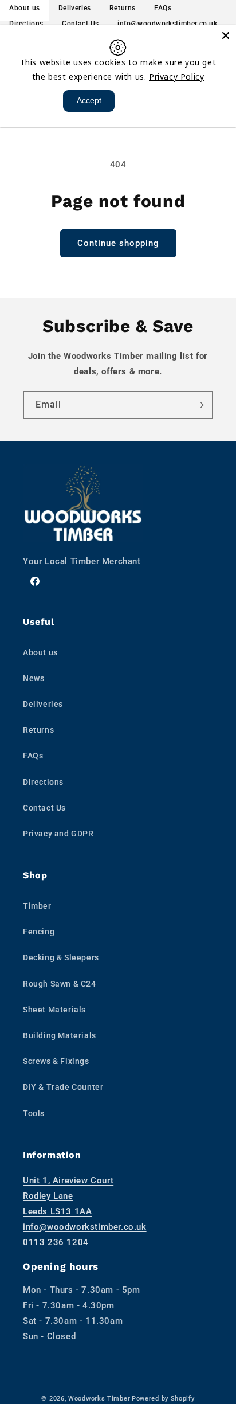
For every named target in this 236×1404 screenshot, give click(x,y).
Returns (38, 729)
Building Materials (59, 1035)
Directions (26, 23)
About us (40, 652)
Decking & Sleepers (61, 957)
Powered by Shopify (163, 1398)
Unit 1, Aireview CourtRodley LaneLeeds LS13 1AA (68, 1196)
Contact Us (80, 23)
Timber (37, 905)
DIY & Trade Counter (63, 1087)
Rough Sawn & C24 (59, 983)
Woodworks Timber (99, 1398)
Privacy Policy (176, 76)
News (33, 678)
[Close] (225, 35)
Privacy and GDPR (58, 833)
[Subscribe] (199, 405)
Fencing (38, 931)
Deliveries (43, 704)
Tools (34, 1113)
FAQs (33, 755)
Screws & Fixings (56, 1061)
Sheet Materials (54, 1009)
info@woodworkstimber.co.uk (167, 23)
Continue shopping (118, 243)
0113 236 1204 (56, 1242)
